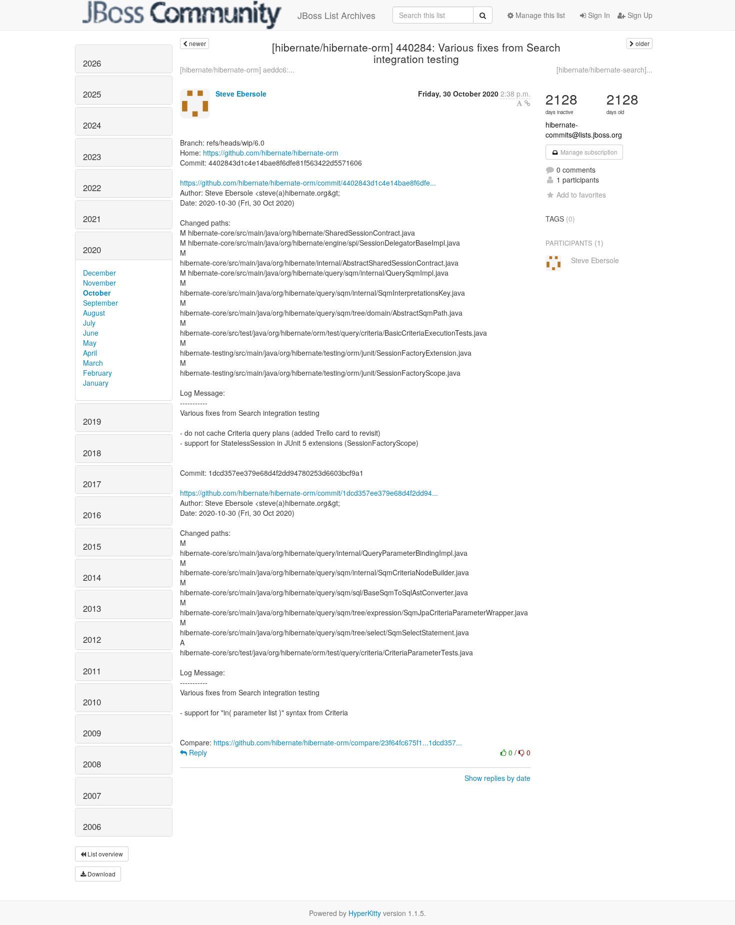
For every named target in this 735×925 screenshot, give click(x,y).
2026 (92, 63)
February (97, 373)
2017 (92, 484)
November (99, 283)
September (100, 303)
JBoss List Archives (337, 15)
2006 (92, 826)
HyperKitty (364, 913)
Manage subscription (588, 152)
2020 (92, 250)
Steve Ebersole (241, 94)
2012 (92, 639)
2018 (92, 453)
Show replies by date (497, 778)
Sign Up (639, 15)
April (90, 353)
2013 (92, 608)
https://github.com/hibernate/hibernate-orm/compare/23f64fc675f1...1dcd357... (338, 742)
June (90, 333)
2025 (92, 94)
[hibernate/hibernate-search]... (604, 70)
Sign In (598, 15)
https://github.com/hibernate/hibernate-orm (270, 153)
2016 (92, 515)
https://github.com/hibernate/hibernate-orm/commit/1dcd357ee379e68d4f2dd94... (309, 493)
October (96, 293)
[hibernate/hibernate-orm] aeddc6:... (237, 70)
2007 (92, 795)
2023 (92, 157)
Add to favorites (581, 195)
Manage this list (539, 15)
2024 (92, 125)
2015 (92, 546)
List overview (104, 853)
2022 (92, 188)
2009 (92, 733)
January (95, 383)
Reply (197, 752)
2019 (92, 421)
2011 (92, 671)
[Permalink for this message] (527, 103)
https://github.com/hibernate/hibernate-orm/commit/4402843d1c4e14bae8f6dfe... (308, 183)
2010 (92, 702)
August (94, 313)
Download (101, 873)
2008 (92, 764)
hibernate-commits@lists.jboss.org (584, 130)
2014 (92, 577)
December (99, 273)
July (89, 323)
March (93, 363)
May (89, 343)
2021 (92, 219)
